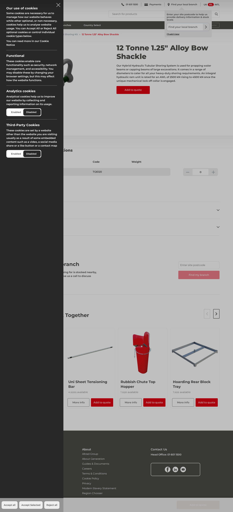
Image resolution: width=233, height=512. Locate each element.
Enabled (16, 112)
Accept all (9, 505)
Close (58, 3)
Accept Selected (30, 505)
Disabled (31, 112)
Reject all (51, 505)
